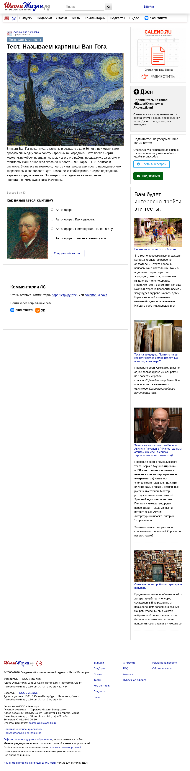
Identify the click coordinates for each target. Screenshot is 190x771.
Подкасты (117, 18)
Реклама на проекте (164, 662)
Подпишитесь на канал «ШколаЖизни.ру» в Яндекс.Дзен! (150, 103)
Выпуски (25, 18)
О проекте (129, 662)
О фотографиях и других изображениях (28, 739)
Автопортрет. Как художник (75, 219)
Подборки (44, 18)
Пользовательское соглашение (22, 732)
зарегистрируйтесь (65, 295)
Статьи (61, 18)
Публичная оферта (134, 679)
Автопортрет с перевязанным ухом (81, 238)
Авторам (128, 674)
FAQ (125, 668)
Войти (149, 6)
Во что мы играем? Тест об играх (155, 249)
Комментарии (95, 18)
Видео (134, 18)
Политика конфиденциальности (23, 728)
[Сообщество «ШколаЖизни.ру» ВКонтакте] (155, 18)
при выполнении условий (65, 747)
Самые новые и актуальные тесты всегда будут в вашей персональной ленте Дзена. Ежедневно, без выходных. (156, 119)
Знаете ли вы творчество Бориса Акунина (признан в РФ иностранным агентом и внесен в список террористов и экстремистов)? (157, 450)
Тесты (76, 18)
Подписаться (151, 175)
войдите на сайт (96, 295)
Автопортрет (65, 210)
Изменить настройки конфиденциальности (30, 762)
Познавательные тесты (25, 39)
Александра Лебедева (26, 32)
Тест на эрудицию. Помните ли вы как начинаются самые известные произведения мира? (156, 358)
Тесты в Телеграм (154, 164)
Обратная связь (162, 668)
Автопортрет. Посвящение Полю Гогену (84, 229)
